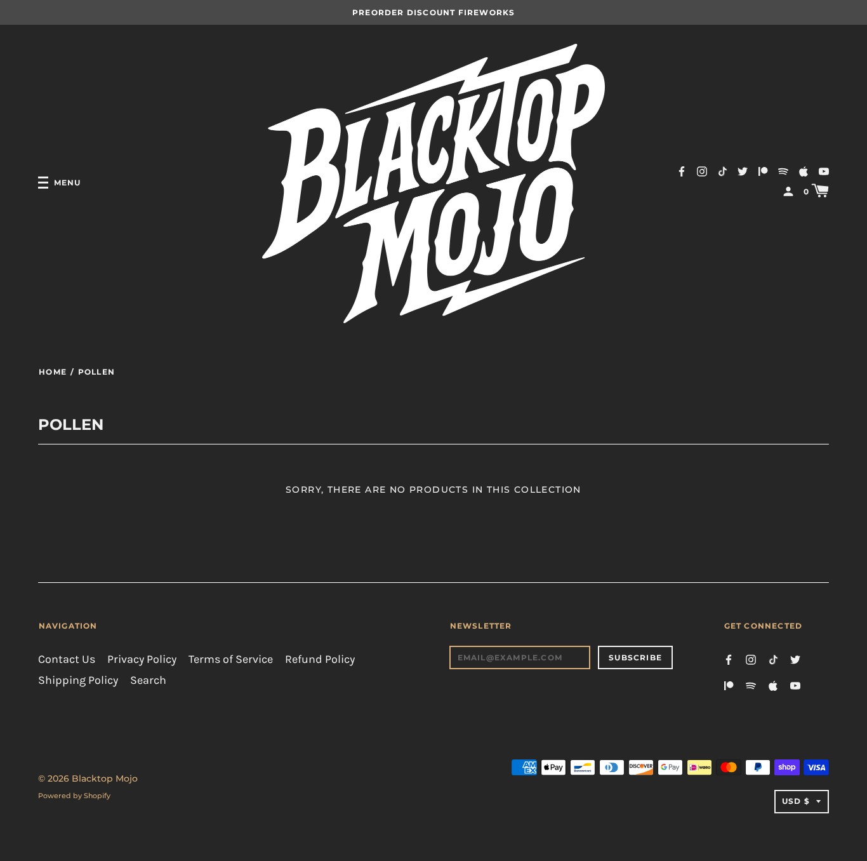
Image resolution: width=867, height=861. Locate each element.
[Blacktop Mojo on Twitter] (743, 170)
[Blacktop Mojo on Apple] (803, 170)
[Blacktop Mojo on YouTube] (824, 170)
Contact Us (66, 659)
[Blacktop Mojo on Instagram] (702, 170)
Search (148, 680)
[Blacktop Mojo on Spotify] (783, 170)
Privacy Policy (141, 659)
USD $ (796, 801)
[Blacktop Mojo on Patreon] (763, 170)
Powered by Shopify (74, 795)
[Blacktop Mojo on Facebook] (682, 170)
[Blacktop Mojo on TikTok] (722, 170)
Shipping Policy (78, 680)
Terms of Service (231, 659)
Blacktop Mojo (105, 778)
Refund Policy (320, 659)
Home (53, 372)
